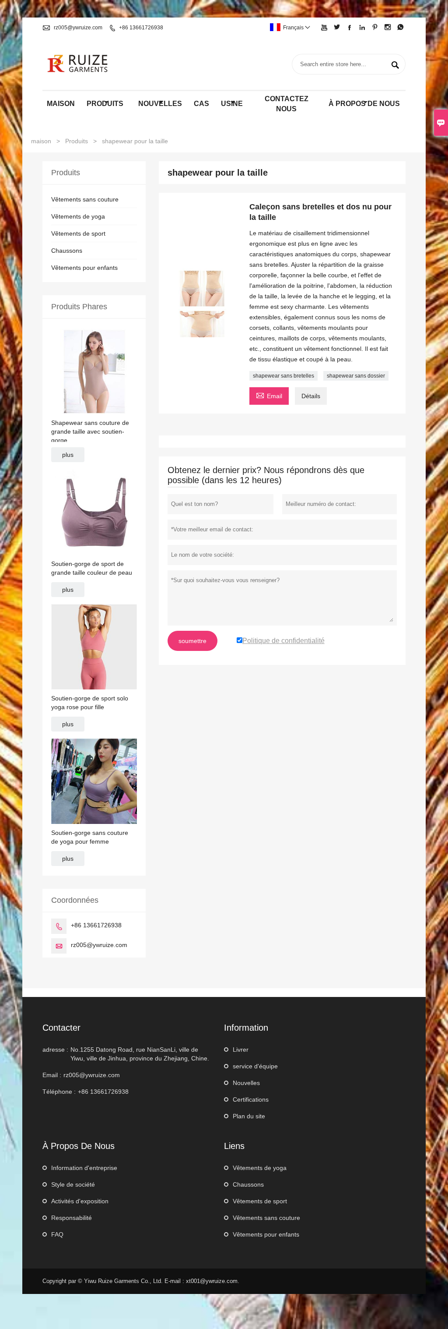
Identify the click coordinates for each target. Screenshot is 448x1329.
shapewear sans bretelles (283, 376)
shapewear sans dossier (356, 376)
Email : (51, 1074)
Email (269, 394)
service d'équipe (255, 1066)
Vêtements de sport (78, 233)
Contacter (61, 1027)
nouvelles (160, 103)
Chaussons (66, 250)
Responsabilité (71, 1217)
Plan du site (249, 1116)
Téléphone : (59, 1091)
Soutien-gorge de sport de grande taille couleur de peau (91, 568)
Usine (232, 103)
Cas (201, 103)
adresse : (55, 1049)
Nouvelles (246, 1082)
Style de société (73, 1184)
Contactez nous (286, 104)
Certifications (251, 1099)
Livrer (240, 1049)
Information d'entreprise (84, 1167)
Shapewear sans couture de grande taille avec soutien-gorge (90, 431)
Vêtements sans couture (85, 199)
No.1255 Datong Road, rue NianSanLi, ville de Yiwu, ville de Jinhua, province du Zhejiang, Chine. (139, 1054)
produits (105, 103)
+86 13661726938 (141, 28)
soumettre (192, 640)
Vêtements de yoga (78, 216)
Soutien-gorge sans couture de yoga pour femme (89, 837)
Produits (76, 141)
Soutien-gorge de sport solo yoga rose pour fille (89, 702)
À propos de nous (364, 103)
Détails (310, 395)
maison (61, 103)
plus (68, 454)
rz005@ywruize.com (78, 28)
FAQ (57, 1234)
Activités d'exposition (79, 1201)
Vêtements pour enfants (84, 267)
